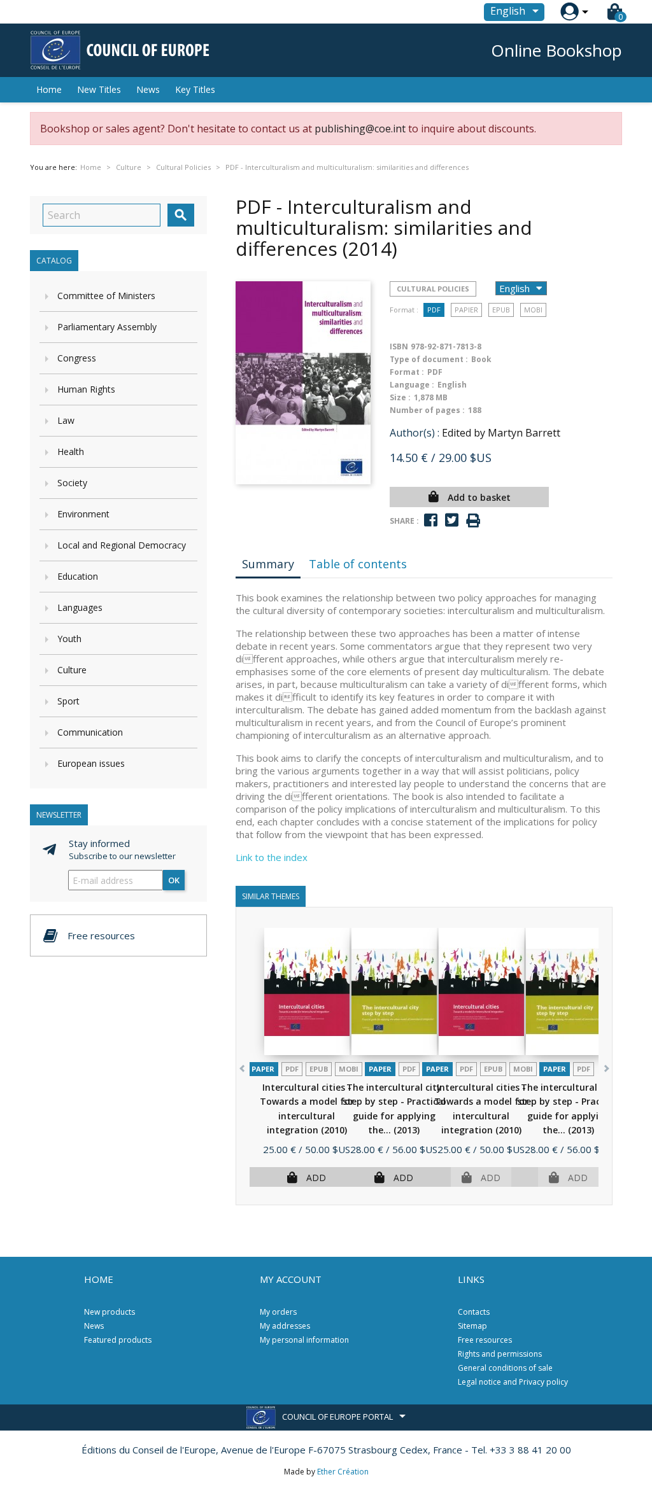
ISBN (399, 346)
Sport (68, 701)
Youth (69, 639)
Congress (76, 358)
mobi (533, 309)
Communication (90, 732)
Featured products (118, 1339)
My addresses (285, 1325)
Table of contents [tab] (358, 563)
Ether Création (343, 1471)
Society (72, 483)
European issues (91, 763)
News (148, 89)
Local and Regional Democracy (121, 545)
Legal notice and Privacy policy (513, 1381)
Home (49, 89)
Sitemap (472, 1325)
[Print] (473, 521)
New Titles (99, 89)
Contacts (474, 1311)
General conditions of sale (505, 1367)
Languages (80, 607)
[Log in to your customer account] (569, 12)
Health (70, 451)
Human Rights (86, 389)
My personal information (304, 1339)
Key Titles (195, 89)
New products (109, 1311)
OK (174, 880)
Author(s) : (414, 432)
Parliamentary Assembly (107, 327)
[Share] (430, 520)
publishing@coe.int (360, 129)
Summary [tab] (268, 563)
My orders (278, 1311)
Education (77, 576)
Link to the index (272, 857)
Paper (263, 1069)
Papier (466, 309)
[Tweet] (451, 520)
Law (65, 420)
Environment (83, 514)
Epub (501, 309)
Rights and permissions (500, 1353)
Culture (72, 670)
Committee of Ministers (106, 296)
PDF (434, 309)
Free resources (485, 1339)
